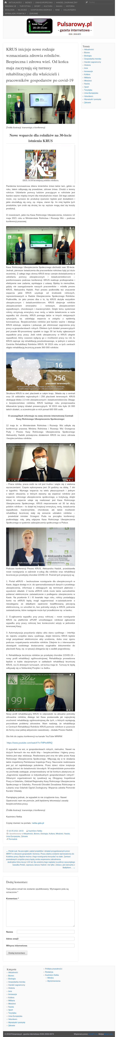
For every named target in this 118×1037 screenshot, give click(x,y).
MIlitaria (87, 78)
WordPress (93, 1034)
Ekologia (9, 10)
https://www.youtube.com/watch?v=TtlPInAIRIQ (30, 743)
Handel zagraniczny (66, 3)
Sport (37, 6)
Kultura (48, 6)
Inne (57, 10)
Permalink (13, 839)
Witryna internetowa (16, 945)
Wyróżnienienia (53, 981)
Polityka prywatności (53, 969)
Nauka (59, 6)
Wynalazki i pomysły (15, 14)
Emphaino (108, 1034)
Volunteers (69, 10)
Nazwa (9, 932)
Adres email (12, 938)
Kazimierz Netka (35, 831)
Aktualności (15, 3)
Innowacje (10, 6)
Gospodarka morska (41, 10)
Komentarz (12, 898)
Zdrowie (33, 14)
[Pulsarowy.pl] (59, 35)
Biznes (28, 3)
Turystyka (25, 6)
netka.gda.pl (38, 823)
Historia (70, 6)
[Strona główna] (5, 2)
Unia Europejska (44, 3)
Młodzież (22, 10)
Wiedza (50, 978)
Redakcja (49, 972)
